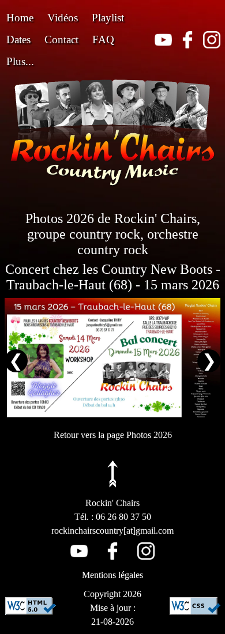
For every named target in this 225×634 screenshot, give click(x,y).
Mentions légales (112, 575)
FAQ (103, 39)
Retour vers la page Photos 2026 (113, 435)
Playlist (108, 18)
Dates (18, 39)
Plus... (20, 61)
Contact (61, 39)
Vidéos (62, 18)
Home (19, 18)
